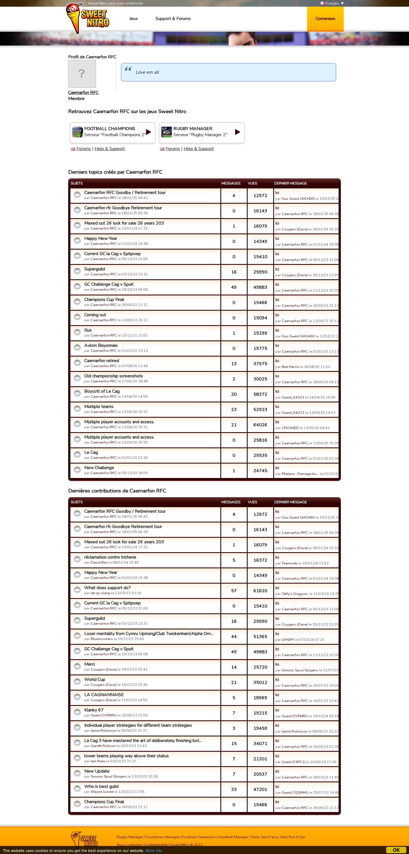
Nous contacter (129, 844)
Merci (89, 664)
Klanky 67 (94, 710)
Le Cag (91, 452)
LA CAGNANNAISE (104, 695)
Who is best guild (101, 786)
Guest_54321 (293, 397)
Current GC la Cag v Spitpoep (112, 254)
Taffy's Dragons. (295, 593)
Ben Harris (290, 366)
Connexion (325, 19)
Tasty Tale (259, 837)
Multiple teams (99, 407)
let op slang (100, 593)
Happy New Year (100, 238)
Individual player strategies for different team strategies (138, 725)
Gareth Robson (103, 745)
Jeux (133, 19)
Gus (88, 330)
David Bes (99, 562)
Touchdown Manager (163, 837)
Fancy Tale (278, 837)
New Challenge (99, 468)
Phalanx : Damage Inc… (300, 473)
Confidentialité (155, 844)
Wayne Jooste (102, 791)
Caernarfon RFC (83, 92)
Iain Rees (98, 761)
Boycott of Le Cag (102, 391)
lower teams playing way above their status (126, 756)
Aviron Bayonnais (101, 345)
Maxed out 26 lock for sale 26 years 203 (124, 223)
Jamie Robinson (103, 730)
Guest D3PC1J (293, 762)
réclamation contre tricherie (110, 557)
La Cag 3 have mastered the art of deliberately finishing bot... (143, 741)
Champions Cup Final (104, 300)
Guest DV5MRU (104, 715)
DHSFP (288, 639)
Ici (277, 192)
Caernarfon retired (101, 361)
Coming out (95, 315)
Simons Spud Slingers (300, 670)
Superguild (94, 269)
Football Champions (199, 837)
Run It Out (297, 837)
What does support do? (107, 588)
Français (332, 3)
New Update (97, 771)
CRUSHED (290, 427)
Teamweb (290, 563)
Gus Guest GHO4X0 (298, 198)
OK (396, 850)
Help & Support (110, 149)
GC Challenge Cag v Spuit (109, 284)
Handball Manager (233, 837)
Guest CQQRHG (295, 792)
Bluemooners (102, 638)
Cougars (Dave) (295, 229)
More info (154, 850)
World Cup (94, 679)
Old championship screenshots (113, 376)
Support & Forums (173, 19)
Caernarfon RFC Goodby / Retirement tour (125, 193)
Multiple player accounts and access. (119, 422)
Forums (84, 149)
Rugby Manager (130, 837)
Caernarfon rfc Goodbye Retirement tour (123, 208)
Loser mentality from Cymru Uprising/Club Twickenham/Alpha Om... (148, 634)
